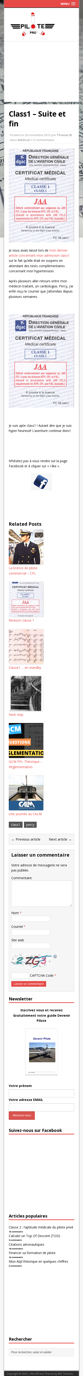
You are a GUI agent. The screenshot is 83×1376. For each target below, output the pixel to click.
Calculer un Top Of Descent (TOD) (34, 1236)
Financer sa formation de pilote (32, 1253)
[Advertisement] (41, 73)
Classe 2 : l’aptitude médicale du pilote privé (41, 1227)
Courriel (17, 926)
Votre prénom (20, 1085)
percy (30, 824)
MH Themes (65, 1373)
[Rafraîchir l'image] (55, 956)
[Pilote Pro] (41, 36)
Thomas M (64, 135)
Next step (16, 714)
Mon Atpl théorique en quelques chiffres (38, 1261)
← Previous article (25, 839)
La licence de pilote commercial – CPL (23, 570)
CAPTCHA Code (41, 975)
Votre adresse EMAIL (26, 1099)
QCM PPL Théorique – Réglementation (25, 764)
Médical (24, 140)
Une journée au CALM (25, 814)
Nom (15, 913)
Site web (17, 940)
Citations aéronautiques (26, 1244)
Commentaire (21, 878)
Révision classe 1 (21, 620)
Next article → (60, 839)
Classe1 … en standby (25, 667)
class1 (15, 824)
